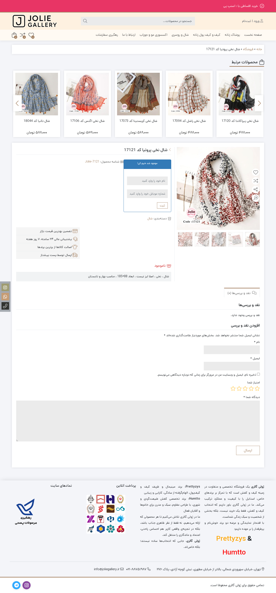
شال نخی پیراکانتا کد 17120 (240, 121)
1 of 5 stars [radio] (257, 388)
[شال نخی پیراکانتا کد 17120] (240, 94)
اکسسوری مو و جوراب (153, 35)
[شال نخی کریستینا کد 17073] (138, 94)
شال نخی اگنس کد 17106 (87, 121)
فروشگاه (248, 49)
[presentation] (259, 103)
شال (150, 218)
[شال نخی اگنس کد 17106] (87, 94)
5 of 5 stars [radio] (233, 388)
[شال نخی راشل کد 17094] (189, 94)
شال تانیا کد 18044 (37, 121)
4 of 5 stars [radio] (239, 388)
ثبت (162, 205)
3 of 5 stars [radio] (245, 388)
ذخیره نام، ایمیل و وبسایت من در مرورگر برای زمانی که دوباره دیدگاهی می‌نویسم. (206, 375)
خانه (259, 49)
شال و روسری (180, 35)
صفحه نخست (253, 35)
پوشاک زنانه (232, 35)
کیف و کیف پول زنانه (206, 35)
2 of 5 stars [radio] (251, 388)
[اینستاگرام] (5, 287)
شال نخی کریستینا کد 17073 (138, 121)
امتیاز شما (253, 382)
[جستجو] (85, 21)
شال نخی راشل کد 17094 (189, 121)
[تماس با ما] (5, 306)
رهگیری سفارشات (107, 35)
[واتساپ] (5, 296)
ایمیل (255, 358)
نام (257, 342)
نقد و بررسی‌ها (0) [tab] (239, 293)
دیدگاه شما (251, 397)
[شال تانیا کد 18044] (36, 94)
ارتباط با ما (128, 35)
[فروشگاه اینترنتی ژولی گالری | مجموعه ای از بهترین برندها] (35, 21)
